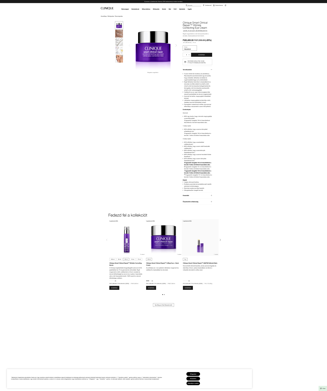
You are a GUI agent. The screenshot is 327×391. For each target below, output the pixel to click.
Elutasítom (193, 378)
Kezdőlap (104, 16)
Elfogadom (193, 374)
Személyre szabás (193, 383)
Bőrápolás (156, 9)
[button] (323, 388)
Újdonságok (125, 9)
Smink (164, 9)
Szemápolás (119, 16)
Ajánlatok (182, 9)
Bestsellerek (135, 9)
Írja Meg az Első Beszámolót (163, 305)
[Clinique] (107, 8)
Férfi (175, 9)
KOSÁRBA (201, 55)
